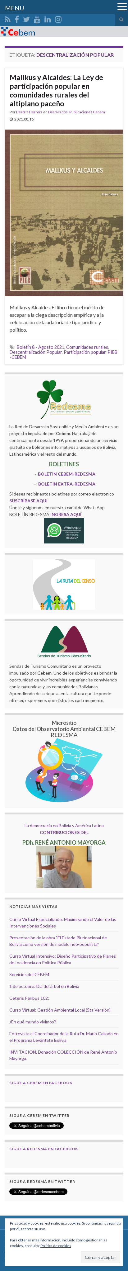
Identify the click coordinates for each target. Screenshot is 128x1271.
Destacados (58, 112)
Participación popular (85, 352)
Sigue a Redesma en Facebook (43, 1148)
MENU (14, 8)
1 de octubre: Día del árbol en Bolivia (44, 986)
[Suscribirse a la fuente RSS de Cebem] (8, 18)
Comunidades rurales (87, 347)
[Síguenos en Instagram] (58, 18)
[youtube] (37, 18)
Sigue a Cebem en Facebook (40, 1082)
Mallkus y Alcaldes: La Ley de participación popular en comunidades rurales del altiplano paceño (56, 90)
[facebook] (17, 18)
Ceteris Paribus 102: (29, 998)
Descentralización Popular (36, 352)
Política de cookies (55, 1245)
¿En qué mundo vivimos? (32, 1021)
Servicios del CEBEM (29, 974)
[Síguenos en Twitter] (26, 18)
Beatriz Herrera (29, 112)
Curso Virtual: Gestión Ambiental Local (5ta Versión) (60, 1010)
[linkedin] (47, 18)
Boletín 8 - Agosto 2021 (40, 347)
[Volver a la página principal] (64, 31)
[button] (122, 7)
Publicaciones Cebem (87, 112)
